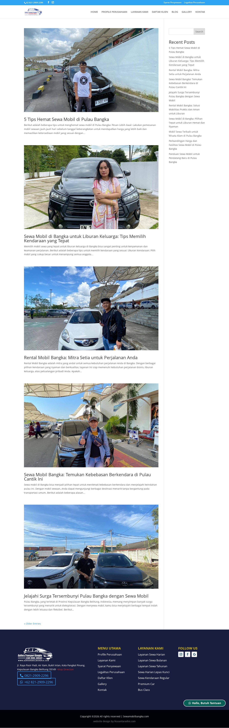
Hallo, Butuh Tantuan (206, 703)
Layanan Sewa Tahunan (152, 666)
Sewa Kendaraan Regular (153, 678)
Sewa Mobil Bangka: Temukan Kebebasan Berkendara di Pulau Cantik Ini (87, 476)
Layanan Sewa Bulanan (152, 660)
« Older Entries (32, 623)
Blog (175, 12)
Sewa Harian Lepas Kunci (153, 672)
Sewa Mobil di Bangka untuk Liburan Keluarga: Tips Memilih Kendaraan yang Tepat (85, 238)
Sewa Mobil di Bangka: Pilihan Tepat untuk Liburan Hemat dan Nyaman (187, 122)
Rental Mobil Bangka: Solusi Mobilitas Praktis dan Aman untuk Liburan (184, 109)
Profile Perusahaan (114, 12)
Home (94, 12)
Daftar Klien (160, 12)
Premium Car (146, 684)
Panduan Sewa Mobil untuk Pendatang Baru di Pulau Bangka (184, 158)
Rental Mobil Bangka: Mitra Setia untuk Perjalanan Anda (80, 357)
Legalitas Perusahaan (194, 3)
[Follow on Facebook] (187, 654)
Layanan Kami (139, 12)
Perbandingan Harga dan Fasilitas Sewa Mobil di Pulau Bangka (185, 145)
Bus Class (144, 690)
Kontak (200, 12)
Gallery (187, 12)
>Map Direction (65, 669)
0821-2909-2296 (36, 675)
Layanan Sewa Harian (151, 654)
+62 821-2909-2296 (38, 682)
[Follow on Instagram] (181, 654)
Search (199, 31)
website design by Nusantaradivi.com (114, 721)
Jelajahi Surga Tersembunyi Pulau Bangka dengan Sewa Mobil (86, 596)
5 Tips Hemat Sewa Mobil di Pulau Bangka (66, 119)
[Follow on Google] (194, 654)
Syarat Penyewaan (173, 3)
